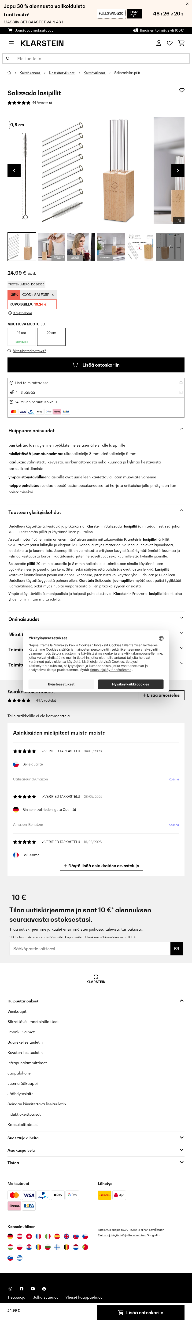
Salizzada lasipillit (127, 73)
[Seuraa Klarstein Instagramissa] (10, 1289)
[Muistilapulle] (182, 90)
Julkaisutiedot (45, 1297)
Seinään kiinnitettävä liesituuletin (36, 1104)
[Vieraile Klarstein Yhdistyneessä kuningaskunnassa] (66, 1236)
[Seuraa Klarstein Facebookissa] (21, 1289)
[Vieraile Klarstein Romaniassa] (38, 1247)
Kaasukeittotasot (22, 1124)
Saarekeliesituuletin (25, 1042)
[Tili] (158, 43)
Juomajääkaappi (22, 1083)
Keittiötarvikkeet (62, 73)
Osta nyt (134, 13)
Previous (14, 170)
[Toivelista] (170, 43)
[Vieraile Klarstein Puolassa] (19, 1247)
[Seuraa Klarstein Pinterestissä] (44, 1289)
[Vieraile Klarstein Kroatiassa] (29, 1247)
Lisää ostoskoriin (100, 365)
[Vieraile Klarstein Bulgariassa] (48, 1247)
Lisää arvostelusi (163, 695)
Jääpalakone (19, 1073)
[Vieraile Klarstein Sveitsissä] (29, 1236)
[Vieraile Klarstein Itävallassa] (19, 1236)
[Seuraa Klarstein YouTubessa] (33, 1289)
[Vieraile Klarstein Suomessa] (57, 1247)
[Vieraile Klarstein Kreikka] (19, 1258)
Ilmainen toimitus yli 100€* (162, 30)
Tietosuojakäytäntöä (111, 1235)
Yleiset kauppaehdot (83, 1297)
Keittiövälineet (95, 73)
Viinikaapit (16, 1011)
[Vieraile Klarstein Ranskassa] (38, 1236)
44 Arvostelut (42, 103)
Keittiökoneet (30, 73)
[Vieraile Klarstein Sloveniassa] (10, 1258)
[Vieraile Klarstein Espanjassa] (57, 1236)
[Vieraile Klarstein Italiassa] (48, 1236)
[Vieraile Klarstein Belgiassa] (66, 1247)
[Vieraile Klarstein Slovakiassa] (76, 1236)
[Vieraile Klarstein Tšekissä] (85, 1236)
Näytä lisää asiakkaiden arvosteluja (103, 865)
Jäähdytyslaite (20, 1093)
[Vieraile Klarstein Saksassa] (10, 1236)
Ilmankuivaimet (21, 1032)
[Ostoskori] (181, 43)
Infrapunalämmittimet (27, 1062)
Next (178, 170)
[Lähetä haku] (8, 58)
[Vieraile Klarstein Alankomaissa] (76, 1247)
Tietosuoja (16, 1297)
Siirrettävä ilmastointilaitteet (33, 1021)
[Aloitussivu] (13, 73)
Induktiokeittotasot (24, 1114)
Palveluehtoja (137, 1235)
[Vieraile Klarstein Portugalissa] (85, 1247)
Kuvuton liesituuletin (25, 1052)
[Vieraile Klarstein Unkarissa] (10, 1247)
